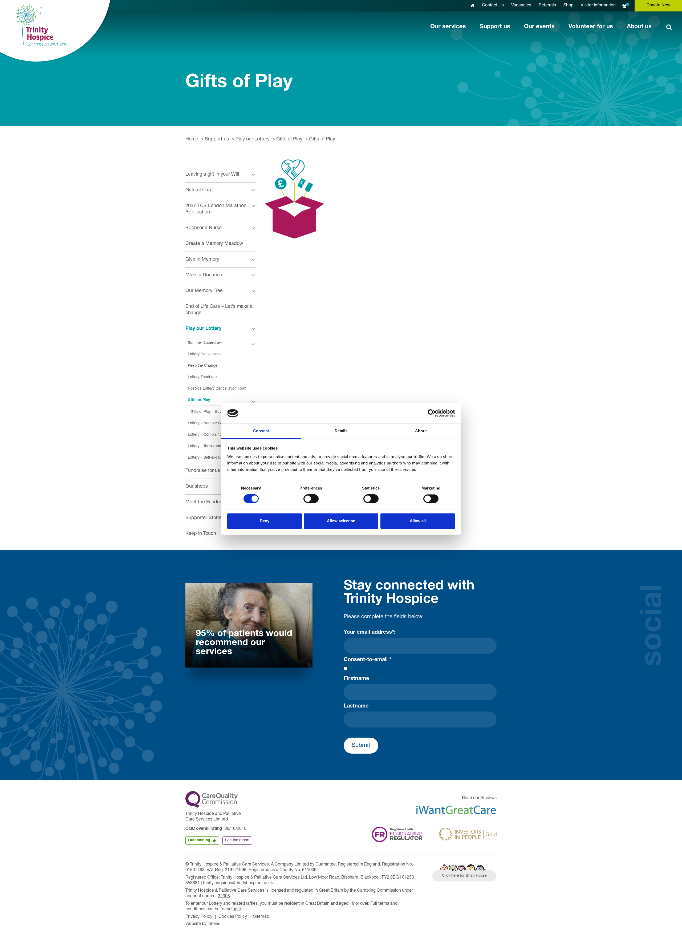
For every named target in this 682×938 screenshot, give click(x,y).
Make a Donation (203, 275)
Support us (495, 27)
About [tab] (421, 430)
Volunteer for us (591, 27)
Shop (568, 5)
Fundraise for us (202, 470)
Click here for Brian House (464, 876)
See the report (237, 840)
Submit (361, 746)
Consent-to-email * (367, 660)
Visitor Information (598, 5)
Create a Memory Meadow (214, 243)
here (237, 909)
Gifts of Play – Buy (205, 412)
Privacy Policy (198, 917)
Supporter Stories (204, 518)
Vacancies (521, 5)
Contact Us (493, 5)
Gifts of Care (199, 190)
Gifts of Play (289, 139)
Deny (264, 521)
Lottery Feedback (202, 377)
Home (191, 139)
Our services (448, 27)
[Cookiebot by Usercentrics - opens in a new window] (431, 413)
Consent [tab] (261, 430)
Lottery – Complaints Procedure (214, 435)
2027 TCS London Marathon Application (215, 209)
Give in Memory (202, 259)
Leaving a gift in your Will (212, 174)
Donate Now (658, 5)
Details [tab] (341, 430)
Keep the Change (202, 366)
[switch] (311, 499)
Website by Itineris (202, 924)
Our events (539, 27)
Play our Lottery (253, 139)
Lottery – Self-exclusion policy (213, 458)
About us (639, 27)
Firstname (356, 679)
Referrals (547, 5)
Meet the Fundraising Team (214, 502)
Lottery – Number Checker (210, 423)
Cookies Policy (232, 917)
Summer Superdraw (205, 343)
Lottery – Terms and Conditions (214, 446)
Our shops (196, 486)
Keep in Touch (200, 533)
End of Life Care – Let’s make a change (219, 310)
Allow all (418, 521)
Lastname (356, 706)
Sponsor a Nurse (203, 228)
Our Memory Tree (204, 291)
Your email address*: (370, 632)
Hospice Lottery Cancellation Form (217, 389)
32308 (224, 896)
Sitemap (261, 917)
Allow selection (341, 521)
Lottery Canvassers (204, 354)
